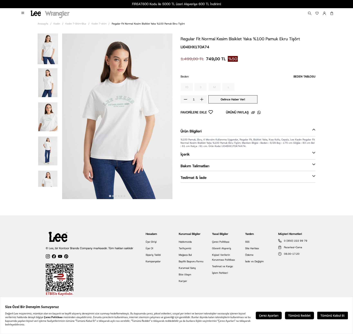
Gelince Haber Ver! (233, 99)
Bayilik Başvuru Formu (191, 261)
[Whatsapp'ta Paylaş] (259, 112)
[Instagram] (48, 257)
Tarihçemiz (185, 248)
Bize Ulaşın (185, 274)
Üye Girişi (151, 241)
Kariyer (183, 281)
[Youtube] (60, 257)
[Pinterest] (66, 257)
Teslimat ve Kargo (222, 266)
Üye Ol (149, 248)
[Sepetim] (331, 13)
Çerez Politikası (220, 241)
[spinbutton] (193, 99)
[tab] (110, 196)
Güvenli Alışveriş (221, 248)
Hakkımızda (185, 241)
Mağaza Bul (185, 255)
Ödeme (249, 255)
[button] (48, 49)
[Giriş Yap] (324, 13)
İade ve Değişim (254, 261)
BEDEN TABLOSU (304, 76)
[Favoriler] (317, 13)
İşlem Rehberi (220, 273)
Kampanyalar (153, 261)
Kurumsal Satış (187, 268)
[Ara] (309, 13)
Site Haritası (252, 248)
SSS (247, 241)
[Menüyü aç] (23, 13)
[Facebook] (54, 257)
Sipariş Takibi (153, 255)
